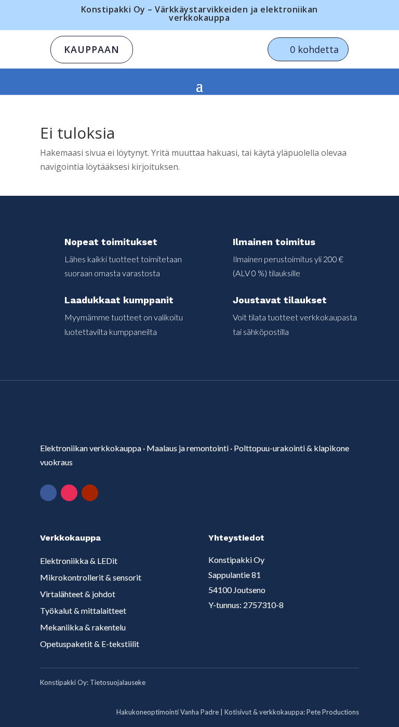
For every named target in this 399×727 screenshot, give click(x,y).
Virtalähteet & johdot (77, 594)
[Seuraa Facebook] (48, 492)
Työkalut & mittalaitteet (83, 610)
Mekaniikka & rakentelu (83, 627)
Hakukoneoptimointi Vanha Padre (167, 712)
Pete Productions (333, 712)
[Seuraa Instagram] (69, 492)
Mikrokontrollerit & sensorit (90, 577)
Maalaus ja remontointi (188, 448)
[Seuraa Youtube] (90, 492)
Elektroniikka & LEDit (78, 561)
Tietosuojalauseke (117, 682)
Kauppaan (91, 49)
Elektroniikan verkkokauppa (90, 448)
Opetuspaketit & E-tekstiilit (89, 644)
